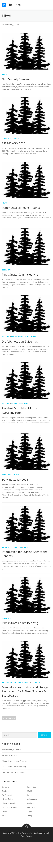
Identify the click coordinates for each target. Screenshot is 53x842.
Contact (5, 791)
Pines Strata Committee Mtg (20, 274)
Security (36, 682)
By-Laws (5, 337)
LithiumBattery (8, 799)
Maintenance (31, 799)
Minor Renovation (9, 807)
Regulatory (24, 682)
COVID (29, 791)
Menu (49, 5)
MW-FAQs (30, 807)
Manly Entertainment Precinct (21, 207)
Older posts (9, 718)
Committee (7, 139)
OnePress (38, 833)
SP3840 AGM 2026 (13, 143)
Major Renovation (20, 337)
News (4, 74)
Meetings (30, 803)
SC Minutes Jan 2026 (15, 479)
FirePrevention (8, 795)
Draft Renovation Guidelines (20, 341)
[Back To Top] (26, 827)
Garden (29, 795)
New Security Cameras (16, 79)
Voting (17, 139)
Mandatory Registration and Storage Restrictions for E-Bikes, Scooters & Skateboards (25, 691)
